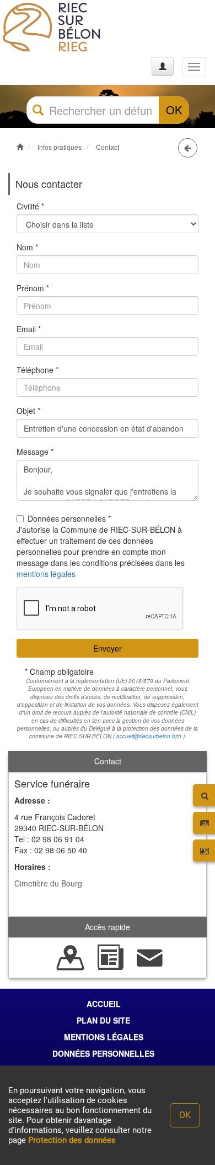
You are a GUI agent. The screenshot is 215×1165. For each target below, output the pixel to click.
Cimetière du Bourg (48, 883)
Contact (107, 146)
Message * (35, 451)
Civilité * (30, 206)
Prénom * (33, 287)
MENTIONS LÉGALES (103, 1036)
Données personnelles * (69, 518)
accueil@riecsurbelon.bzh (148, 736)
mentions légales (46, 573)
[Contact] (150, 956)
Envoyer (107, 648)
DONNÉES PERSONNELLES (103, 1053)
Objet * (28, 410)
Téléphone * (37, 369)
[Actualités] (110, 956)
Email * (29, 328)
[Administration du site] (163, 66)
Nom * (27, 247)
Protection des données (72, 1140)
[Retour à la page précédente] (187, 148)
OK (174, 110)
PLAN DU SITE (103, 1020)
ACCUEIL (104, 1003)
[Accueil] (51, 27)
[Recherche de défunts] (70, 956)
